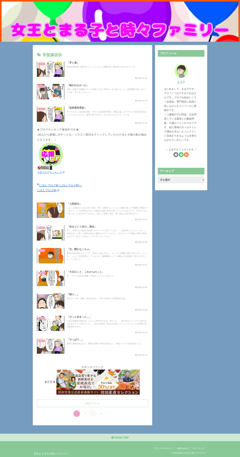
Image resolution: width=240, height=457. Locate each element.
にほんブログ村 (46, 190)
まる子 (181, 82)
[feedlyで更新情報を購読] (181, 154)
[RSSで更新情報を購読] (186, 154)
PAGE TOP (121, 437)
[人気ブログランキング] (51, 155)
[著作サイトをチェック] (175, 154)
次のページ (92, 403)
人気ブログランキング (49, 172)
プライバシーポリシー (163, 448)
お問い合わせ (182, 448)
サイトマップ (198, 448)
